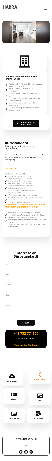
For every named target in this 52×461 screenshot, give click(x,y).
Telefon (8, 285)
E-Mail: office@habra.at (26, 345)
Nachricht (8, 305)
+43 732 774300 (26, 333)
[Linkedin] (26, 452)
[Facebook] (20, 452)
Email (7, 274)
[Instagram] (31, 452)
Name (7, 264)
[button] (45, 9)
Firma (7, 295)
